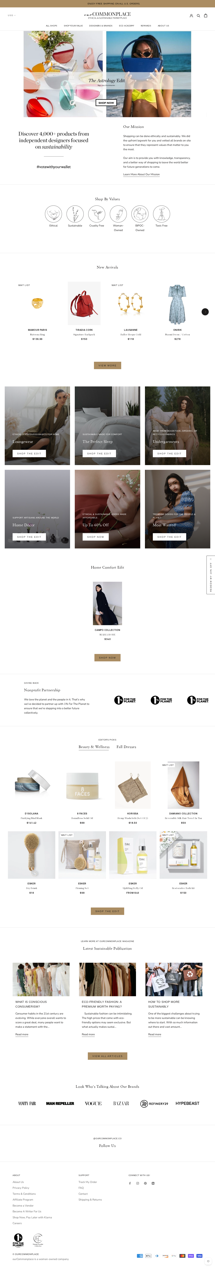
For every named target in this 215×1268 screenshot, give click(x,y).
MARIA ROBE (107, 635)
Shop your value (73, 26)
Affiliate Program (23, 1199)
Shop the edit (29, 453)
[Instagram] (137, 1183)
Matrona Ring (37, 334)
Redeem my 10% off (211, 577)
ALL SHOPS (51, 26)
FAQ (81, 1188)
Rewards (146, 26)
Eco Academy (126, 26)
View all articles (107, 1056)
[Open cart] (205, 15)
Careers (17, 1223)
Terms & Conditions (24, 1194)
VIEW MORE (108, 365)
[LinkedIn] (153, 1183)
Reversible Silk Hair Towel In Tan (183, 818)
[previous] (9, 311)
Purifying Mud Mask (31, 818)
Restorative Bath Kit (183, 888)
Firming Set (82, 888)
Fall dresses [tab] (126, 747)
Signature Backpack (84, 334)
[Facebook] (130, 1183)
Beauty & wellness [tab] (94, 747)
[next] (205, 311)
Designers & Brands (101, 26)
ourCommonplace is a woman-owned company (41, 1259)
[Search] (198, 15)
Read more (21, 1034)
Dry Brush (31, 888)
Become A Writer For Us (27, 1211)
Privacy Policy (21, 1188)
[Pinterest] (145, 1183)
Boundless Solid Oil (82, 818)
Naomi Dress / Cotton (177, 334)
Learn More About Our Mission (141, 174)
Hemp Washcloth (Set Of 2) (133, 818)
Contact (83, 1194)
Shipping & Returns (90, 1199)
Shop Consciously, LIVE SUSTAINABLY (132, 3)
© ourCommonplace (26, 1254)
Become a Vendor (23, 1205)
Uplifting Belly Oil (133, 888)
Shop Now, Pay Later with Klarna (32, 1217)
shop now (95, 537)
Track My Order (88, 1182)
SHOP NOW (107, 657)
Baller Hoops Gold (131, 334)
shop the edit (169, 537)
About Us (163, 26)
